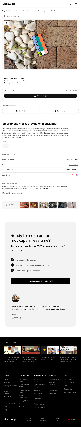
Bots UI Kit (52, 393)
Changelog (7, 406)
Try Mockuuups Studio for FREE (40, 281)
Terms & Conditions (43, 419)
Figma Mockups (39, 385)
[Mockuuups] (34, 4)
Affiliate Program (9, 403)
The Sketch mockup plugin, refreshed (48, 358)
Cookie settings (29, 419)
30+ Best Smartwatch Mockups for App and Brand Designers (30, 359)
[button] (70, 4)
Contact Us (68, 389)
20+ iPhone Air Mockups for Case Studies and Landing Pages (12, 359)
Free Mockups (54, 379)
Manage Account (70, 392)
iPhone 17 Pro (73, 165)
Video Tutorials (69, 382)
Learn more (46, 188)
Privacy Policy (57, 419)
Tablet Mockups (39, 404)
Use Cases (7, 397)
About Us (7, 400)
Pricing (6, 379)
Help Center (68, 379)
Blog (5, 410)
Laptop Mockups (40, 407)
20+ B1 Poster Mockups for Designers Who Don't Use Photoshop (68, 359)
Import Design (42, 96)
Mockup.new (23, 406)
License (66, 386)
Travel (6, 146)
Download (7, 382)
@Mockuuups (17, 309)
